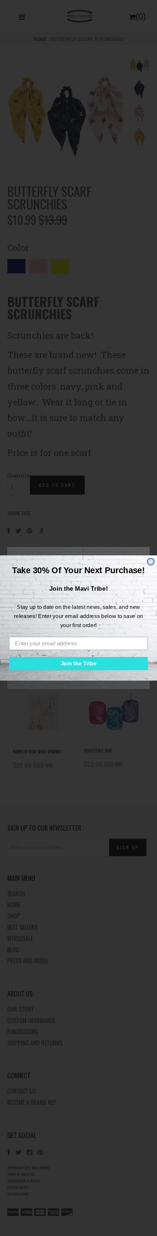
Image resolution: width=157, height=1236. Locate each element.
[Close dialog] (150, 561)
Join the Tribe (78, 663)
